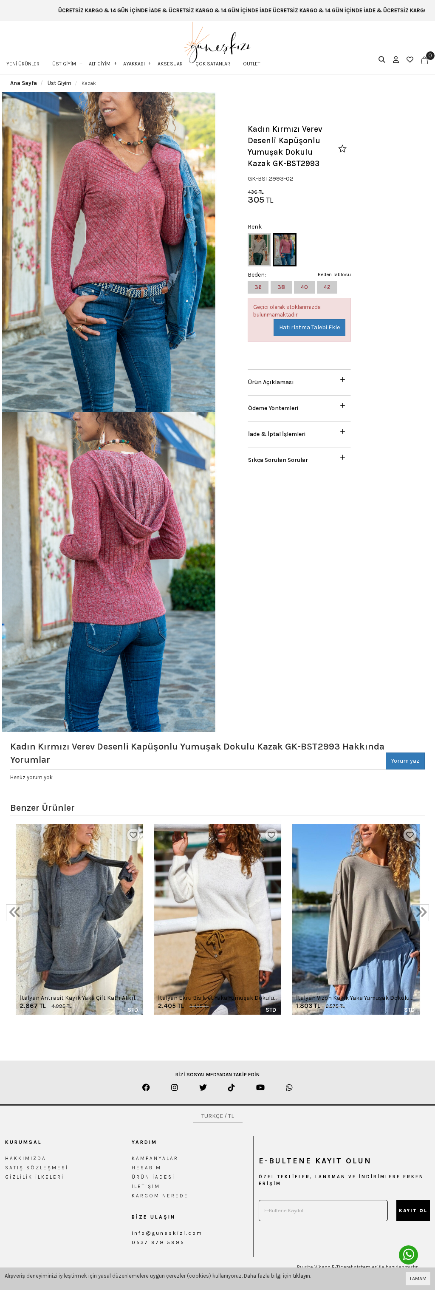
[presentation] (14, 912)
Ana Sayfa (23, 83)
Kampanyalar (155, 1158)
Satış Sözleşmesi (36, 1168)
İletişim (146, 1186)
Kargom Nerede (160, 1196)
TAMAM (418, 1279)
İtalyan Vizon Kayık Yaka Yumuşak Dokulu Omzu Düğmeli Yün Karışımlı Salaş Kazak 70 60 (353, 998)
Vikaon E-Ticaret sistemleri (346, 1267)
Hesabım (146, 1168)
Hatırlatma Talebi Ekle (309, 327)
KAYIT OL (413, 1211)
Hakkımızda (25, 1158)
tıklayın (301, 1276)
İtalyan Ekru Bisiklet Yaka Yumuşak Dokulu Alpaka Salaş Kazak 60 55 (216, 998)
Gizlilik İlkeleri (34, 1177)
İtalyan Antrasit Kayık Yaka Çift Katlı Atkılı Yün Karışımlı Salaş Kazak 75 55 (78, 998)
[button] (299, 380)
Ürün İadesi (153, 1177)
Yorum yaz (405, 760)
